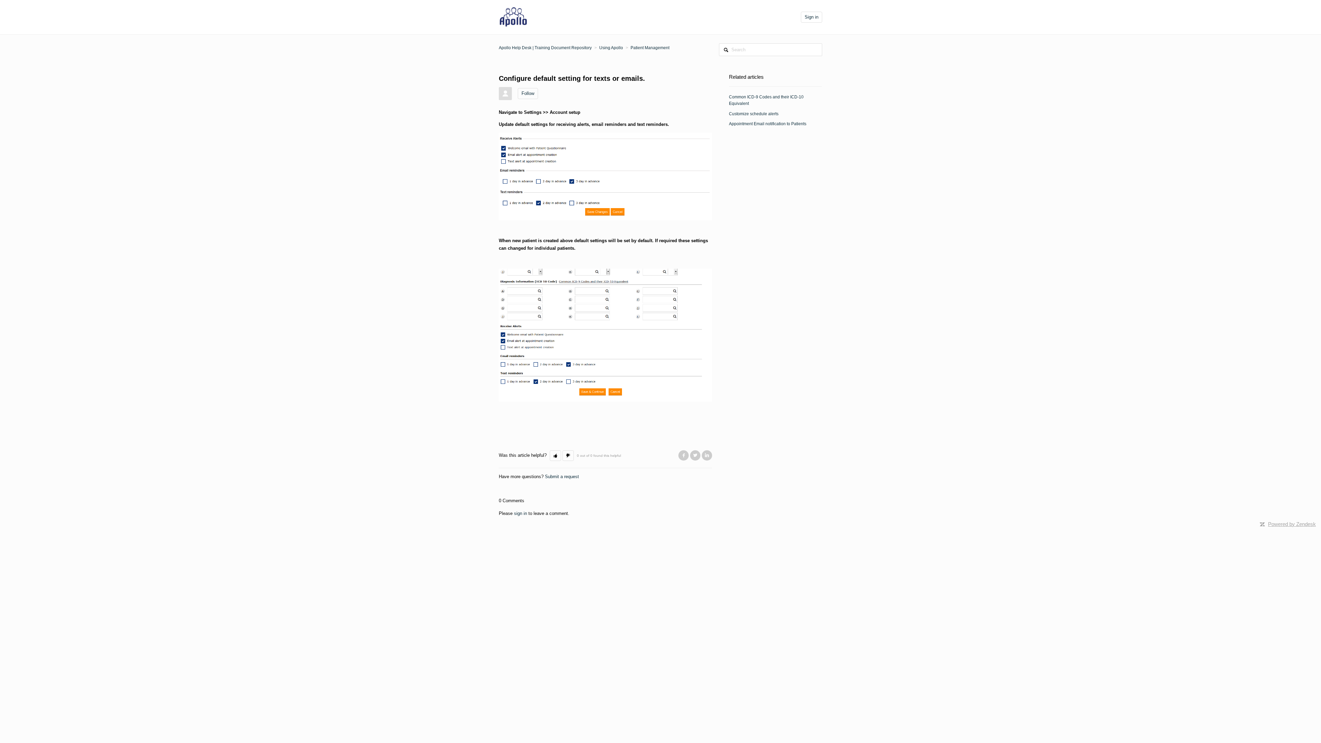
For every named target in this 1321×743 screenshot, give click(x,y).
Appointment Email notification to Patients (767, 123)
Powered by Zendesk (1292, 524)
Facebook (683, 455)
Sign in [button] (811, 17)
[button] (555, 455)
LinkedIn (707, 455)
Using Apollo (611, 47)
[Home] (513, 16)
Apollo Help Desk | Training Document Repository (545, 47)
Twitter (695, 455)
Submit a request (562, 476)
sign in (520, 513)
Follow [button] (528, 93)
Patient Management (650, 47)
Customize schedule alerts (753, 113)
